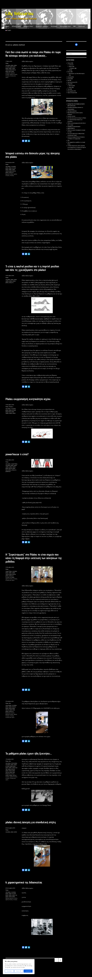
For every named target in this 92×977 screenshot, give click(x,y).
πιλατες (7, 76)
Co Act (70, 64)
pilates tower (8, 71)
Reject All (18, 971)
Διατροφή (70, 77)
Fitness (69, 63)
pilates (12, 65)
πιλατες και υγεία (10, 580)
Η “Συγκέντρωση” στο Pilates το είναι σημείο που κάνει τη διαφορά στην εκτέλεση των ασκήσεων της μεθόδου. (34, 558)
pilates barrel (12, 66)
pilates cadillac (9, 68)
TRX (70, 70)
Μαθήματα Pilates (28, 26)
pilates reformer (12, 69)
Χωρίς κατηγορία (71, 92)
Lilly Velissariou (19, 13)
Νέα (10, 703)
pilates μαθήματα (10, 172)
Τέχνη (69, 84)
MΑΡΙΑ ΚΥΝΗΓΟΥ (71, 128)
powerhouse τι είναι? (17, 454)
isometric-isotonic (71, 116)
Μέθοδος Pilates (16, 26)
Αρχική (7, 26)
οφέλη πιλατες (13, 74)
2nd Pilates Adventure (72, 111)
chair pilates (8, 166)
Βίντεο (69, 71)
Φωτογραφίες (71, 91)
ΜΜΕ (74, 26)
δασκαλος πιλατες (10, 712)
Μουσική (71, 85)
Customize (9, 971)
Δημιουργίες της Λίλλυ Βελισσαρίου (77, 73)
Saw (68, 140)
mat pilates (8, 65)
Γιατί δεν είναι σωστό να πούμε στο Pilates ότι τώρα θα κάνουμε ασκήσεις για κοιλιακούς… (77, 119)
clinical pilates (8, 705)
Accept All (28, 971)
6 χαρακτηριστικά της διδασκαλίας (24, 882)
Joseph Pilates (14, 464)
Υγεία (69, 89)
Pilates (7, 63)
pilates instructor (12, 706)
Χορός (70, 87)
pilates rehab (12, 709)
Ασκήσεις (11, 406)
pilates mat (14, 895)
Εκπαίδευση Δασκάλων (42, 26)
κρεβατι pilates (9, 775)
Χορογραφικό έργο (65, 26)
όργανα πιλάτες (9, 174)
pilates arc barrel (12, 168)
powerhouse (8, 471)
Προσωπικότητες (71, 82)
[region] (18, 966)
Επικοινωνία (81, 26)
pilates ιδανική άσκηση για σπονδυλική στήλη (31, 822)
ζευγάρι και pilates (10, 577)
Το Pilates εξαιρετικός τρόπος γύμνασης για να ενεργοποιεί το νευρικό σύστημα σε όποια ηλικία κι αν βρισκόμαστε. (77, 147)
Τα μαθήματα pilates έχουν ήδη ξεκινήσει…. (29, 753)
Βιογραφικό (54, 26)
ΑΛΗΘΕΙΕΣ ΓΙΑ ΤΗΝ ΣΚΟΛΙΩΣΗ (74, 126)
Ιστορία (69, 78)
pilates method (12, 281)
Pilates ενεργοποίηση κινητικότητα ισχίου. (28, 399)
